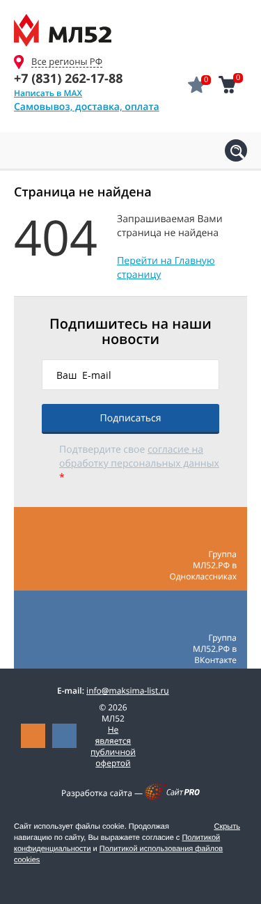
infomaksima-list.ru (127, 690)
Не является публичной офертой (113, 746)
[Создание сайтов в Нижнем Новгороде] (172, 798)
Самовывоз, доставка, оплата (86, 107)
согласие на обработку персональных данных (139, 456)
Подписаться (130, 418)
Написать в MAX (48, 93)
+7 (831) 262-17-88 (68, 78)
